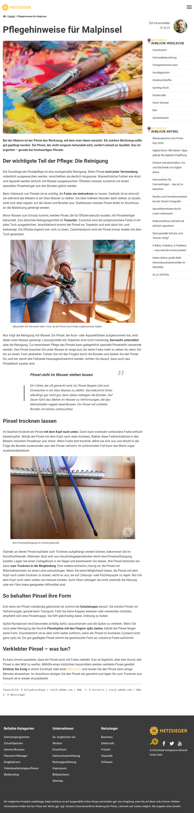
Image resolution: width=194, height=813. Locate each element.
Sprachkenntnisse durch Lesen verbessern (167, 211)
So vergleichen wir (64, 737)
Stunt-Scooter (161, 102)
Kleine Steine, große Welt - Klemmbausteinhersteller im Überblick (169, 262)
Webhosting (11, 774)
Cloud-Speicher (13, 743)
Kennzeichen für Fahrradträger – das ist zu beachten (168, 184)
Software (107, 762)
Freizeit (11, 16)
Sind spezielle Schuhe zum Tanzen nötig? (168, 236)
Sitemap (57, 781)
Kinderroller (159, 95)
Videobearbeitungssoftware (21, 768)
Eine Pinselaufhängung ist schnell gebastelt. (35, 542)
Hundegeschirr (161, 72)
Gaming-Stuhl (161, 87)
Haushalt (107, 755)
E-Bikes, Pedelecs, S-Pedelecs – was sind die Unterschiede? (169, 248)
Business (107, 737)
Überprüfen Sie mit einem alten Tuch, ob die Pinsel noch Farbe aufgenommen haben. (57, 326)
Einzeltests (59, 749)
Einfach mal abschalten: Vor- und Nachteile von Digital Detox (169, 167)
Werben (57, 743)
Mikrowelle (74, 669)
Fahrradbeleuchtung (165, 57)
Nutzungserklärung (64, 762)
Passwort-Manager (15, 755)
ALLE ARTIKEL (161, 274)
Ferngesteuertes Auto (165, 65)
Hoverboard (160, 50)
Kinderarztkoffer (162, 80)
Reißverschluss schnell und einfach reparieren (168, 223)
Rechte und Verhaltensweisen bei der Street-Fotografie (170, 199)
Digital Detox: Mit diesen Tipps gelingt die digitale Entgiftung (170, 153)
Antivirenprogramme (17, 737)
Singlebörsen (12, 762)
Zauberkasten (161, 118)
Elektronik (107, 743)
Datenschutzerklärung (66, 755)
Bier (155, 110)
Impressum (59, 768)
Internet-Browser (14, 749)
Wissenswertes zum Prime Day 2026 (168, 141)
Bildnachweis (60, 774)
